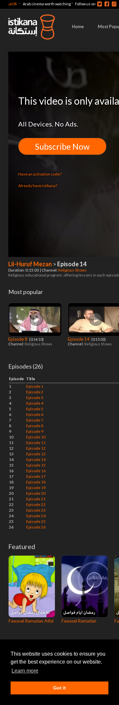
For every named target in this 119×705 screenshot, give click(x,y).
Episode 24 (36, 515)
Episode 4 (34, 403)
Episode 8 (18, 339)
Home (78, 26)
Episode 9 (34, 431)
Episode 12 (36, 448)
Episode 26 (36, 527)
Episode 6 (34, 414)
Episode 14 (79, 339)
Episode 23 (36, 510)
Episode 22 (36, 504)
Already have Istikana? (37, 185)
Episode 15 (36, 465)
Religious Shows (72, 270)
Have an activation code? (39, 174)
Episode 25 (36, 521)
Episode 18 (36, 481)
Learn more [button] (25, 671)
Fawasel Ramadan (78, 621)
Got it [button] (59, 687)
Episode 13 (36, 453)
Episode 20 (36, 493)
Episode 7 (34, 420)
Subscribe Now (62, 146)
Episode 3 (34, 397)
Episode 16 (36, 470)
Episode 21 (36, 498)
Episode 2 (34, 391)
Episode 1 (34, 386)
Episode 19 (36, 487)
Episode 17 (36, 476)
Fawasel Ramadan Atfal (31, 621)
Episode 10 (36, 436)
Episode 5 (34, 408)
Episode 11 (36, 442)
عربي (12, 2)
